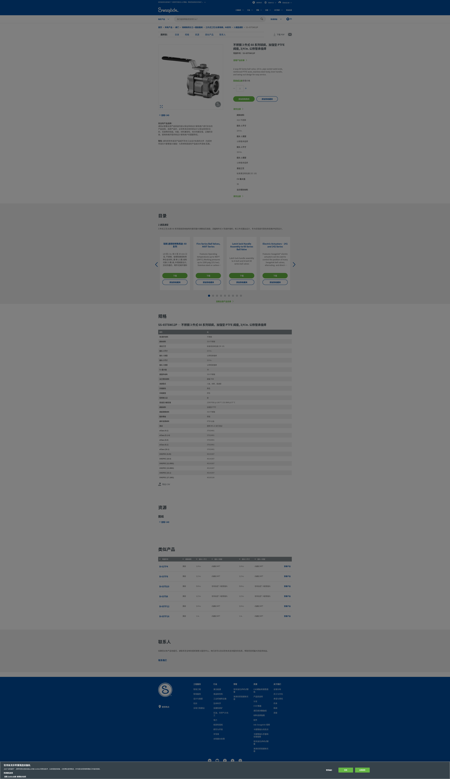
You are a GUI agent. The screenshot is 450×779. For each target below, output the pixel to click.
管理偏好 (329, 770)
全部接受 (362, 770)
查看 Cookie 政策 (10, 776)
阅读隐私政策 (8, 773)
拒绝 (345, 770)
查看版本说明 (21, 776)
